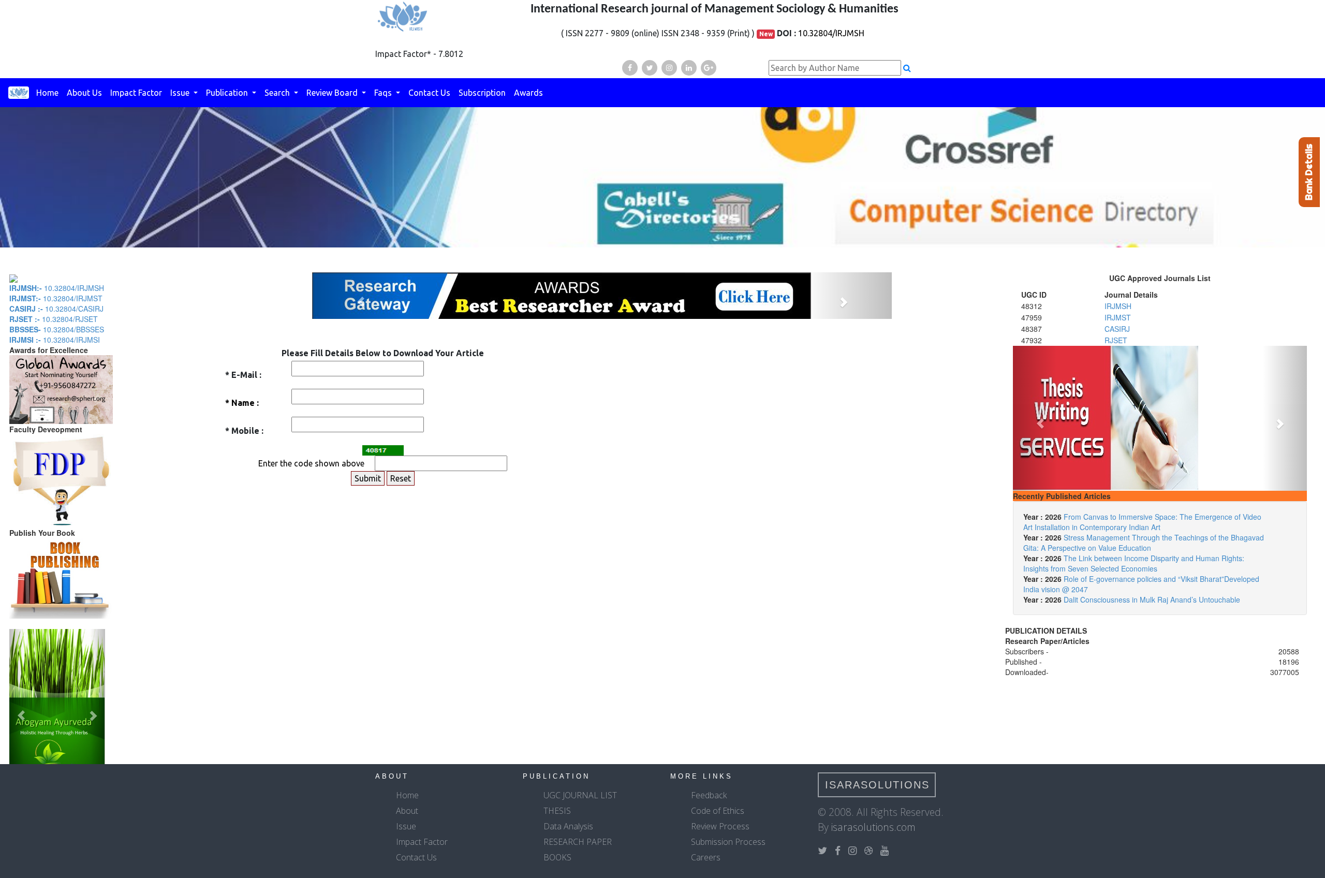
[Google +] (708, 68)
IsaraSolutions (877, 785)
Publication (228, 92)
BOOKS (557, 857)
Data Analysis (568, 826)
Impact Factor (136, 92)
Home (47, 92)
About (407, 810)
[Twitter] (649, 68)
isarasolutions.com (873, 827)
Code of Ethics (717, 810)
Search (278, 92)
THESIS (557, 810)
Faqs (384, 92)
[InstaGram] (669, 68)
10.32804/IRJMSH (831, 33)
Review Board (333, 92)
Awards (528, 92)
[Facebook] (630, 68)
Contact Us (429, 92)
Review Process (720, 826)
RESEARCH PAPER (577, 841)
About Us (84, 92)
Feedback (709, 795)
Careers (705, 857)
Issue (181, 92)
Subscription (482, 92)
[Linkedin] (689, 68)
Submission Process (728, 841)
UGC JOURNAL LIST (580, 795)
